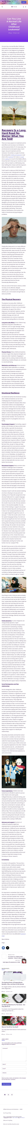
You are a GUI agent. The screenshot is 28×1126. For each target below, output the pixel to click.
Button (23, 2)
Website (4, 1072)
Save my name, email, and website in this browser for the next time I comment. (14, 1078)
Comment (5, 1048)
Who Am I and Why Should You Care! (11, 1124)
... (11, 988)
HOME (21, 1109)
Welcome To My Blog (7, 1120)
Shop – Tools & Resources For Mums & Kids (12, 1116)
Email (4, 1068)
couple (22, 157)
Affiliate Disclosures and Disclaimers (11, 1109)
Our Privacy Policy (7, 1113)
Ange (11, 33)
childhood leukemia (16, 155)
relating (7, 159)
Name (4, 1064)
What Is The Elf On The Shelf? (10, 1027)
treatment (10, 157)
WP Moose (22, 1117)
